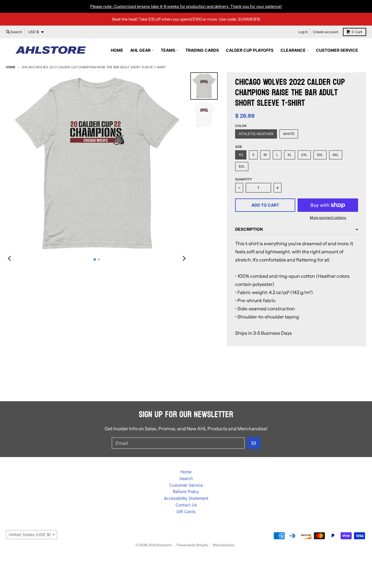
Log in (303, 32)
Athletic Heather (256, 134)
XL (289, 155)
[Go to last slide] (10, 259)
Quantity (243, 179)
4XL (335, 155)
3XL (320, 155)
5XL (242, 166)
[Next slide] (184, 259)
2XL (304, 155)
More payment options (328, 217)
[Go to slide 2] (99, 259)
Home (10, 67)
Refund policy (224, 545)
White (289, 134)
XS (241, 155)
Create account (325, 32)
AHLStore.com (160, 545)
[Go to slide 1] (95, 259)
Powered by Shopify (192, 545)
